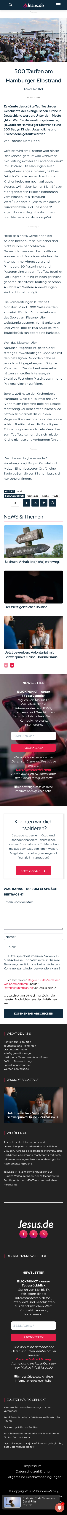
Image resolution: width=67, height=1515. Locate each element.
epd (19, 491)
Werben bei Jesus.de (16, 1068)
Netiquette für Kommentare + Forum (26, 1057)
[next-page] (12, 665)
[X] (35, 503)
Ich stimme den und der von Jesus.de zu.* (32, 984)
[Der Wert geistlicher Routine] (33, 587)
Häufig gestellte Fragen (18, 1053)
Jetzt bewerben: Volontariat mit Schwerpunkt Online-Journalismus (32, 1115)
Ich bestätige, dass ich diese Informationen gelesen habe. (34, 789)
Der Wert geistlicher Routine (26, 607)
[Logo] (32, 1224)
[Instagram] (33, 1234)
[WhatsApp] (52, 503)
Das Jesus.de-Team (15, 1049)
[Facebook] (26, 503)
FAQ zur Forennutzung (18, 1061)
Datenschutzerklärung (18, 988)
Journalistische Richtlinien (20, 1045)
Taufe (55, 496)
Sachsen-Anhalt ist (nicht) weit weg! (32, 562)
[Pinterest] (43, 503)
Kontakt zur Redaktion (17, 1041)
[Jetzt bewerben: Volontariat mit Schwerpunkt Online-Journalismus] (33, 632)
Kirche (45, 496)
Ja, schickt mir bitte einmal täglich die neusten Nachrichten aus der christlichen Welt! (30, 999)
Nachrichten (33, 88)
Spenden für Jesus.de (17, 1064)
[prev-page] (6, 665)
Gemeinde (32, 496)
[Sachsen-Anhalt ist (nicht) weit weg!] (33, 541)
